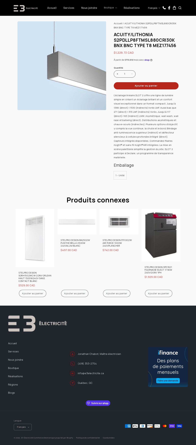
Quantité (118, 67)
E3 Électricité (27, 438)
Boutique (13, 368)
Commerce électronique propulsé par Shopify (53, 438)
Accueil (118, 23)
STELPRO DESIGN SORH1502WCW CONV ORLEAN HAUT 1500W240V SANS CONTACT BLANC (35, 277)
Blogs (11, 392)
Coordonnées (109, 438)
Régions (13, 384)
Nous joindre (15, 359)
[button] (110, 7)
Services (13, 351)
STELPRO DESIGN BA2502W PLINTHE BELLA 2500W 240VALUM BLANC (75, 243)
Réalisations (15, 376)
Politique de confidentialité (88, 438)
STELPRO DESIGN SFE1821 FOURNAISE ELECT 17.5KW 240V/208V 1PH (158, 270)
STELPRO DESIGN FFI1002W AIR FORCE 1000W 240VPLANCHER (117, 243)
